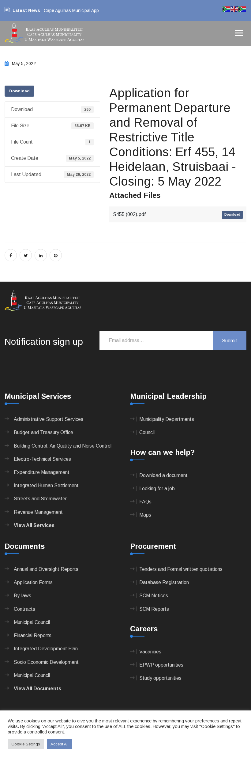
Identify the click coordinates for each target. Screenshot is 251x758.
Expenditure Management (41, 472)
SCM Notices (153, 595)
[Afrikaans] (226, 8)
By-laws (22, 595)
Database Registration (164, 582)
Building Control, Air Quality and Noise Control (62, 445)
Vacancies (150, 651)
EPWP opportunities (161, 665)
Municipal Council (32, 622)
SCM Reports (154, 609)
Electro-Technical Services (42, 459)
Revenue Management (38, 512)
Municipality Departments (166, 419)
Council (147, 432)
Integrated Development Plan (46, 648)
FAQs (145, 501)
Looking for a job (157, 488)
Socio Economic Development (46, 662)
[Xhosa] (242, 8)
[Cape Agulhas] (44, 33)
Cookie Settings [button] (25, 744)
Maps (145, 515)
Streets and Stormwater (40, 498)
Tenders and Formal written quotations (181, 569)
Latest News (26, 10)
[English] (234, 8)
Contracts (24, 609)
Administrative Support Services (48, 419)
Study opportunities (160, 678)
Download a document (163, 475)
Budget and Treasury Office (43, 432)
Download (19, 91)
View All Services (34, 525)
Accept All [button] (60, 744)
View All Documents (37, 688)
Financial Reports (32, 635)
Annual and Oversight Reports (46, 569)
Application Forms (33, 582)
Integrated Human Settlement (46, 485)
